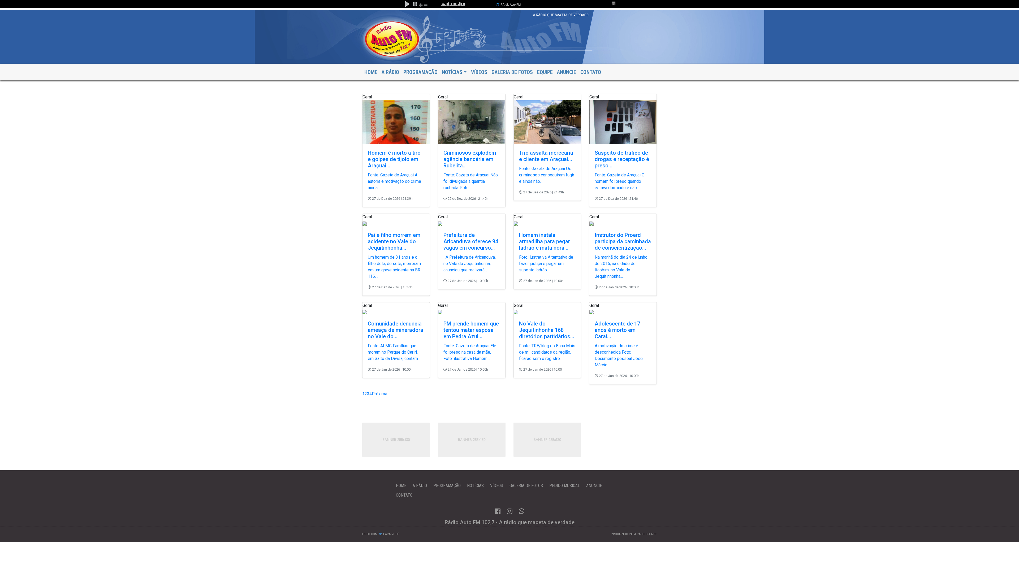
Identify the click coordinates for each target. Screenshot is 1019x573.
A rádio (420, 485)
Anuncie (566, 72)
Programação (420, 72)
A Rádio (390, 72)
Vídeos (479, 72)
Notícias (475, 485)
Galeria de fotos (512, 72)
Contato (590, 72)
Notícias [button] (452, 72)
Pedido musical (564, 485)
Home (370, 72)
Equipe (545, 72)
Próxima (379, 393)
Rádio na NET (647, 534)
